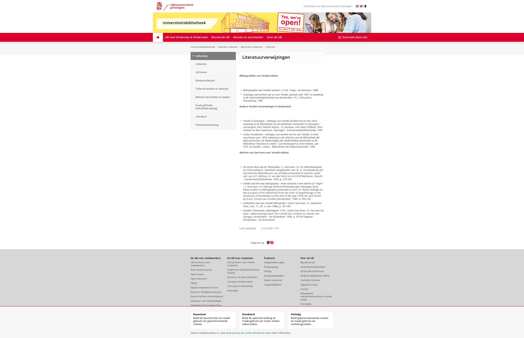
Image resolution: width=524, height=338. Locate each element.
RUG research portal (201, 269)
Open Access (197, 274)
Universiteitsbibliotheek (203, 46)
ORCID (194, 283)
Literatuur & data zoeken (240, 281)
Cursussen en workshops (240, 286)
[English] (361, 6)
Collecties (270, 46)
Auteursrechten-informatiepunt (207, 296)
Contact (304, 289)
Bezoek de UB (307, 262)
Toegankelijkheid (272, 284)
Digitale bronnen (309, 284)
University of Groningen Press (206, 305)
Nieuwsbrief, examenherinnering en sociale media (316, 296)
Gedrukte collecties (228, 46)
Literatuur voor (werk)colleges (206, 300)
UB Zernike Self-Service (312, 271)
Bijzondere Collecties (251, 46)
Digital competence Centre (204, 287)
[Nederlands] (357, 6)
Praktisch (269, 258)
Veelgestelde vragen (274, 262)
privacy (236, 332)
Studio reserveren (273, 280)
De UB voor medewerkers (206, 258)
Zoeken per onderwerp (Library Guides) (243, 271)
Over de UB (307, 258)
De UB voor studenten (240, 258)
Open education (199, 278)
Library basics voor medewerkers (200, 264)
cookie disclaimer (255, 332)
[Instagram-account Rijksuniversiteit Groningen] (271, 242)
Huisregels (232, 290)
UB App (268, 271)
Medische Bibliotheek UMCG (314, 275)
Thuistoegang (271, 266)
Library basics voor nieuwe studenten (241, 264)
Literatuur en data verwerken (242, 277)
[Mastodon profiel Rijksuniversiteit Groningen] (268, 242)
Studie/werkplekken (274, 275)
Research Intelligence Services (206, 292)
